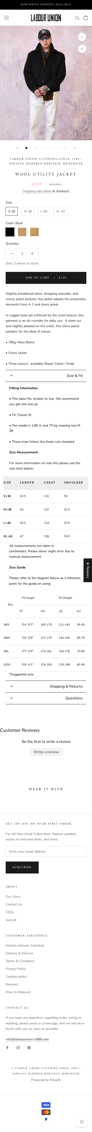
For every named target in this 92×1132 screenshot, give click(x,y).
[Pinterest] (29, 1047)
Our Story (13, 896)
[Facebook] (7, 1047)
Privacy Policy (16, 969)
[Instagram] (18, 1047)
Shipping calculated (37, 191)
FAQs (10, 912)
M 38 (28, 211)
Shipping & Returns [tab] (66, 686)
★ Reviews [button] (88, 570)
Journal (11, 920)
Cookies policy (16, 976)
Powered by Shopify (46, 1080)
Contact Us (14, 904)
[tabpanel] (46, 531)
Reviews (12, 984)
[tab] (46, 376)
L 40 (44, 211)
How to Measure (18, 992)
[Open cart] (86, 17)
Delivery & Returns (19, 953)
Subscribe (22, 867)
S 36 (11, 211)
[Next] (74, 148)
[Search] (77, 18)
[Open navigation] (6, 18)
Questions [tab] (74, 698)
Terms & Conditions (20, 961)
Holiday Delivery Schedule (25, 945)
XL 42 (60, 211)
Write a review (46, 752)
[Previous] (17, 148)
